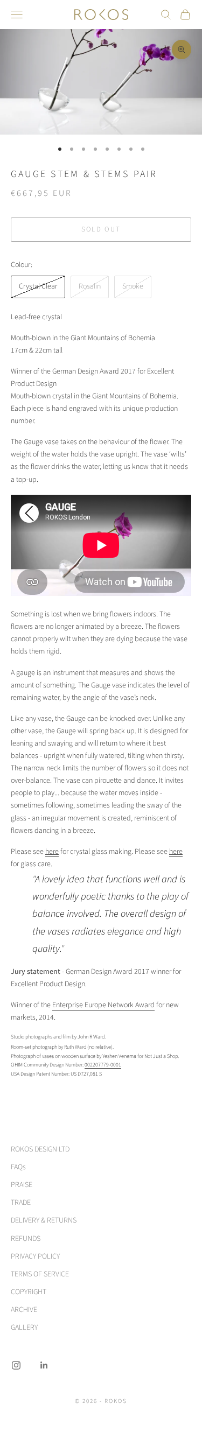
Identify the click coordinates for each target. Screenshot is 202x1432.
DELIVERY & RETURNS (43, 1220)
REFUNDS (25, 1238)
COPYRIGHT (28, 1292)
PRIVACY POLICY (35, 1256)
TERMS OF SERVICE (40, 1274)
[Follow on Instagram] (16, 1365)
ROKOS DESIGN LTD (40, 1149)
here (52, 851)
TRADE (21, 1202)
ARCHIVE (24, 1309)
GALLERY (24, 1327)
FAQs (18, 1167)
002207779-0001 (103, 1065)
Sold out (101, 229)
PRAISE (21, 1185)
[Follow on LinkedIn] (44, 1365)
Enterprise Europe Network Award (103, 1005)
